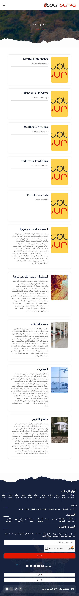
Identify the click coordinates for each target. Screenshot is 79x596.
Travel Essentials (37, 195)
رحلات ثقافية (64, 496)
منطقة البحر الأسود (29, 519)
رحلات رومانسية (43, 496)
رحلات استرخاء (57, 496)
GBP (39, 580)
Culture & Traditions (34, 161)
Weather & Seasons (36, 127)
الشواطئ (65, 509)
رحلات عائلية (50, 496)
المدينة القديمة (41, 509)
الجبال (27, 509)
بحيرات (57, 509)
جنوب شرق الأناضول (19, 519)
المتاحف (51, 509)
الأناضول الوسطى (40, 519)
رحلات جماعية (23, 496)
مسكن (44, 29)
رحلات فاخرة (30, 496)
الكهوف (20, 509)
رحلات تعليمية (17, 496)
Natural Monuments (35, 59)
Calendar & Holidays (35, 93)
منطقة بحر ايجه (71, 519)
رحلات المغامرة (71, 496)
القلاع (33, 509)
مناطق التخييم (40, 419)
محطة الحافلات (39, 324)
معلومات (38, 29)
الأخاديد (72, 509)
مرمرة (47, 518)
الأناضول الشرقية (9, 519)
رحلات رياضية (3, 496)
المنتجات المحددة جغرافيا (34, 229)
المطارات (42, 369)
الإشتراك (39, 556)
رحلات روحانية (10, 496)
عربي (39, 574)
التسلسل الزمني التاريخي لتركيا (30, 276)
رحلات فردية (36, 496)
